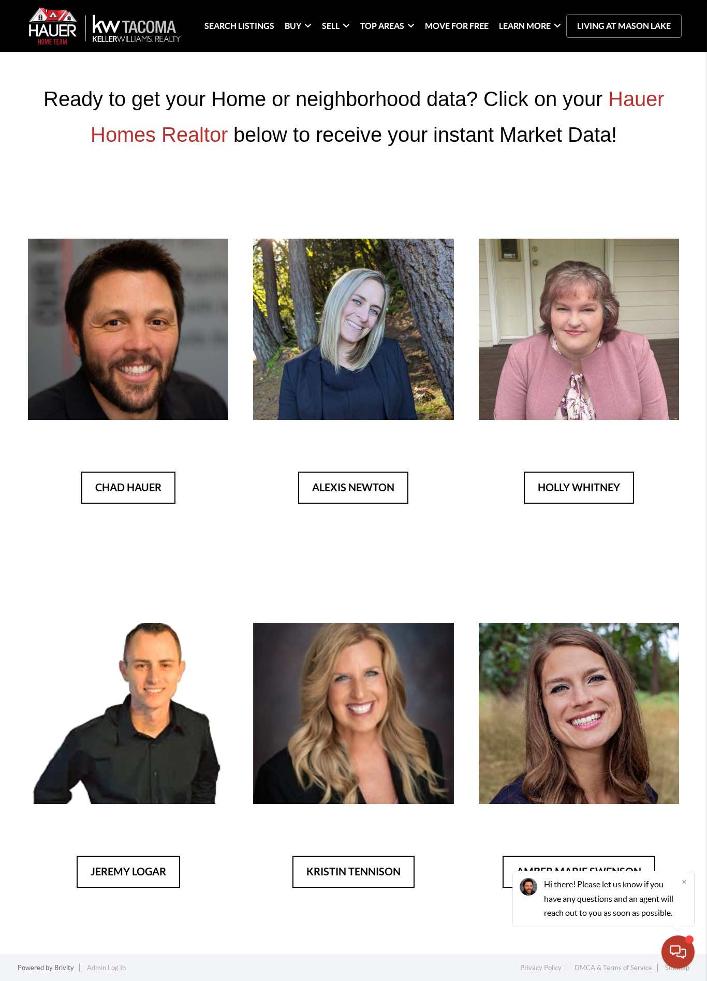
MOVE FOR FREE (457, 26)
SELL (331, 26)
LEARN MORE (525, 26)
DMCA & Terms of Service (613, 968)
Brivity (64, 968)
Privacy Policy (541, 968)
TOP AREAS (382, 26)
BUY (293, 26)
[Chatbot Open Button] (678, 952)
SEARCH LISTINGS (239, 26)
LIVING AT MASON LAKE (624, 26)
